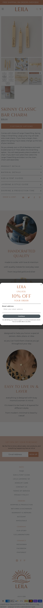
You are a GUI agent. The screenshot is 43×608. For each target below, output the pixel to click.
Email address (8, 306)
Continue (21, 316)
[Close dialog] (41, 285)
